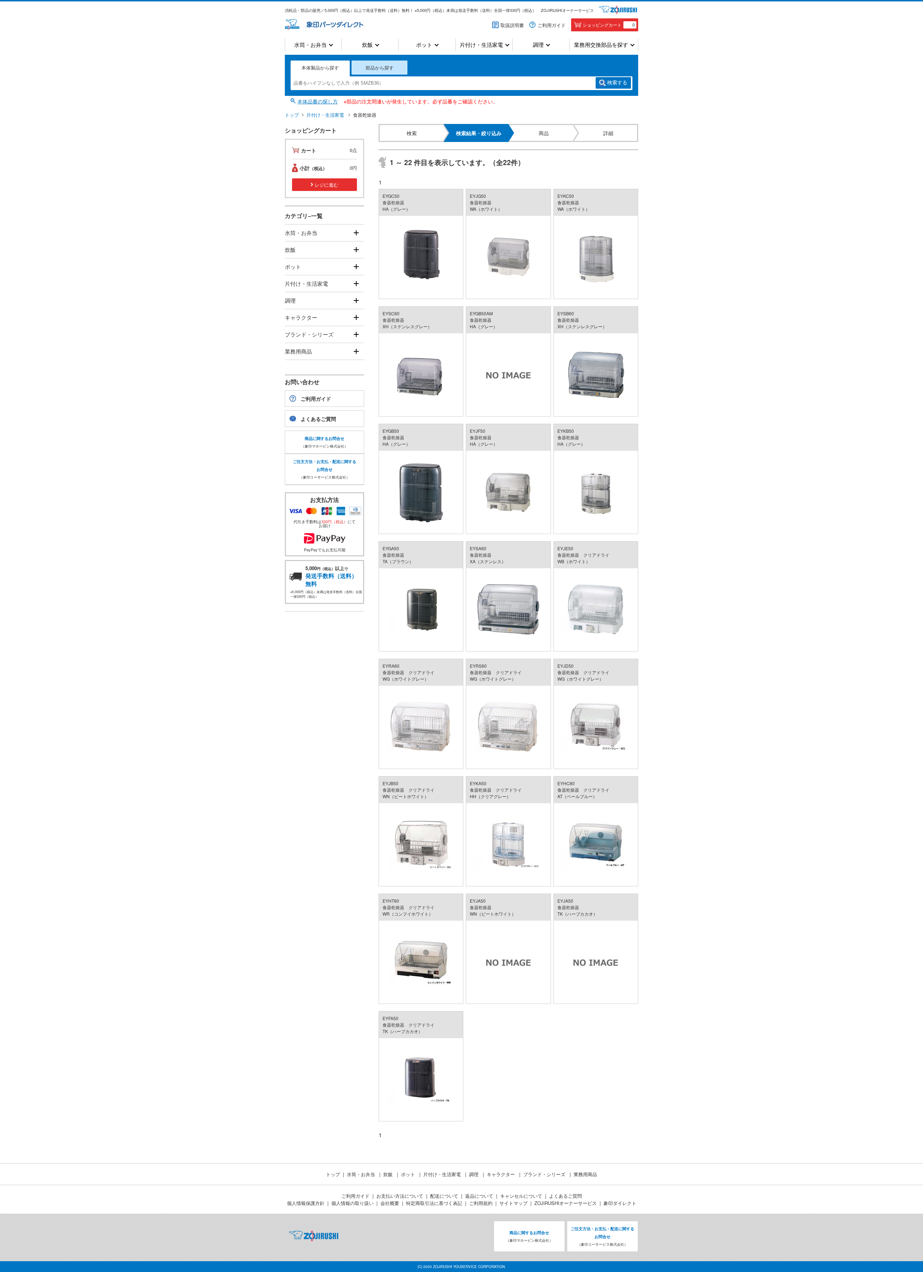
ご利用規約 (481, 1203)
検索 (617, 82)
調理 (538, 45)
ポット (424, 45)
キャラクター (301, 317)
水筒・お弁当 (310, 45)
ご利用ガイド (552, 25)
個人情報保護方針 (305, 1203)
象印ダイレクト (620, 1203)
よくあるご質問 (318, 418)
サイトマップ (513, 1203)
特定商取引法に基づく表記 (434, 1203)
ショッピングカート (609, 25)
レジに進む (326, 184)
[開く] (356, 232)
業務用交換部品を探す (601, 45)
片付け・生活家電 (481, 45)
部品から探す (380, 67)
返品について (479, 1195)
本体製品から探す (320, 67)
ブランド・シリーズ (309, 334)
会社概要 (389, 1203)
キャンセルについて (521, 1195)
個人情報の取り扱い (352, 1203)
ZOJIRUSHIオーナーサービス (567, 10)
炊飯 (367, 45)
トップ (292, 114)
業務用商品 (298, 351)
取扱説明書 (512, 25)
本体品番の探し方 (317, 101)
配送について (444, 1195)
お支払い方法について (399, 1195)
